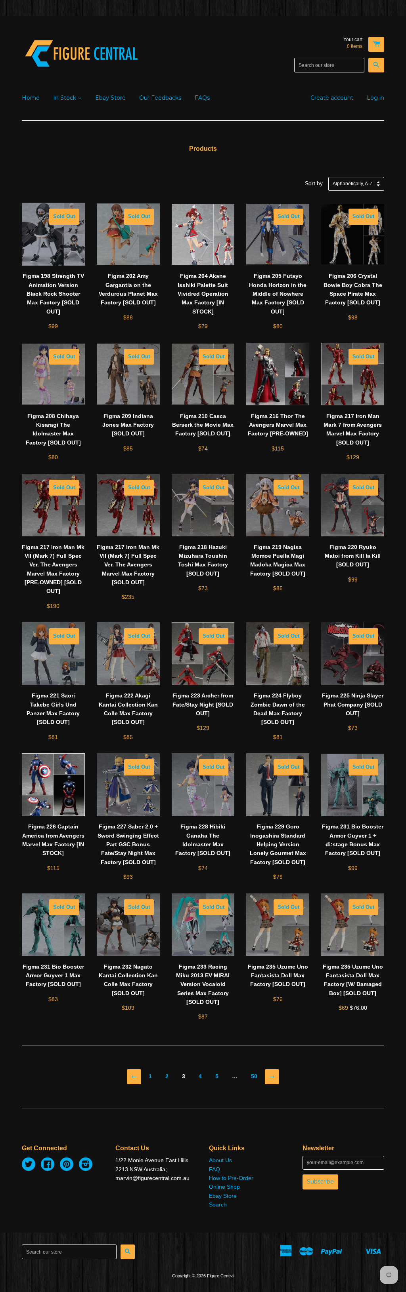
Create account (331, 97)
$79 (203, 301)
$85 (128, 402)
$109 (128, 957)
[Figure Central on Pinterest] (66, 1165)
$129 (353, 407)
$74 (203, 402)
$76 (278, 953)
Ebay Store (110, 97)
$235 (128, 542)
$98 (353, 267)
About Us (220, 1160)
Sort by (314, 183)
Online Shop (224, 1187)
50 (254, 1076)
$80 (277, 271)
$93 (128, 822)
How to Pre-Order (231, 1178)
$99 (53, 271)
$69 (353, 957)
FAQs (202, 97)
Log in (375, 97)
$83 (53, 953)
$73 (203, 538)
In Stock (65, 97)
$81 (53, 686)
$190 (53, 546)
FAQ (214, 1169)
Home (31, 97)
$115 (278, 432)
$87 (203, 962)
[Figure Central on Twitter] (28, 1165)
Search (218, 1204)
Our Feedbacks (160, 97)
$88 (128, 267)
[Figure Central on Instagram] (85, 1165)
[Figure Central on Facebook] (47, 1165)
